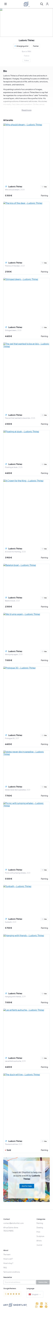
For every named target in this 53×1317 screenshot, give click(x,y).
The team (6, 1255)
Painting (44, 195)
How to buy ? (8, 1263)
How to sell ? (8, 1259)
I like (45, 187)
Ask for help (27, 1186)
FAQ (5, 1268)
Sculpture (40, 1236)
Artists (39, 1241)
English (35, 1294)
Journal (39, 1245)
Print (38, 1232)
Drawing (40, 1228)
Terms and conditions (11, 1272)
